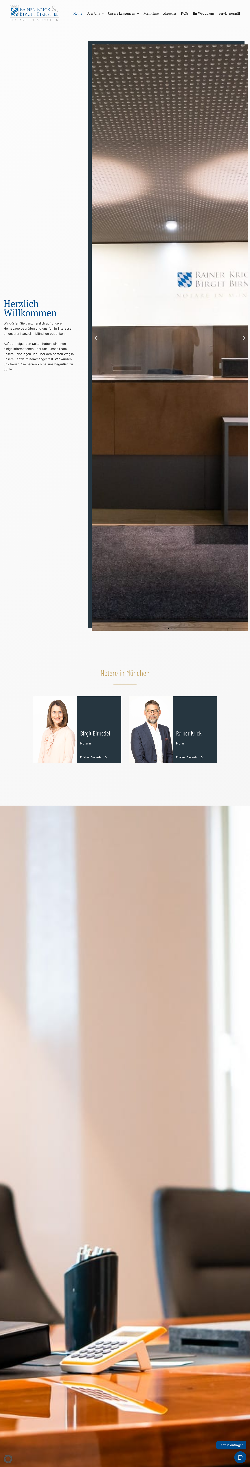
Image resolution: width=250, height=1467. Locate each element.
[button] (102, 13)
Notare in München (125, 673)
